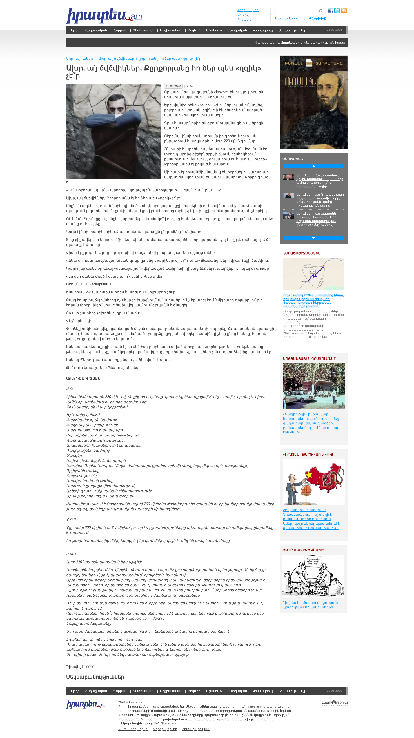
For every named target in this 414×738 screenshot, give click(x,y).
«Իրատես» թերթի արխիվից (308, 454)
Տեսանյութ (287, 30)
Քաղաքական (95, 30)
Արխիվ (243, 14)
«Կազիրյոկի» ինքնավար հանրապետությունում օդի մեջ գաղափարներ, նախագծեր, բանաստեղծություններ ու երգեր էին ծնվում (313, 423)
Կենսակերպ (263, 30)
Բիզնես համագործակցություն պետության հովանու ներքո (310, 605)
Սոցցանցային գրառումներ (309, 358)
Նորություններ (79, 59)
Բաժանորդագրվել (133, 729)
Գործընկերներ (165, 729)
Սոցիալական (171, 30)
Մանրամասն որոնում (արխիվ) (300, 18)
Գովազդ (244, 19)
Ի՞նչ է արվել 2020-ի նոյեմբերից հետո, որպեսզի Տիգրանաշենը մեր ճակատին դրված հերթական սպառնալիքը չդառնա (313, 301)
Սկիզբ (105, 16)
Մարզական (237, 30)
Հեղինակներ (248, 10)
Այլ (303, 30)
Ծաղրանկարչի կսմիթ (303, 550)
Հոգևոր (194, 30)
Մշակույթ (214, 30)
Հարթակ (120, 30)
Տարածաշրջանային (301, 253)
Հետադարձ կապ (196, 729)
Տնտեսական (143, 30)
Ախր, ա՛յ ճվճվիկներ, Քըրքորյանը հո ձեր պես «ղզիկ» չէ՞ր (149, 59)
